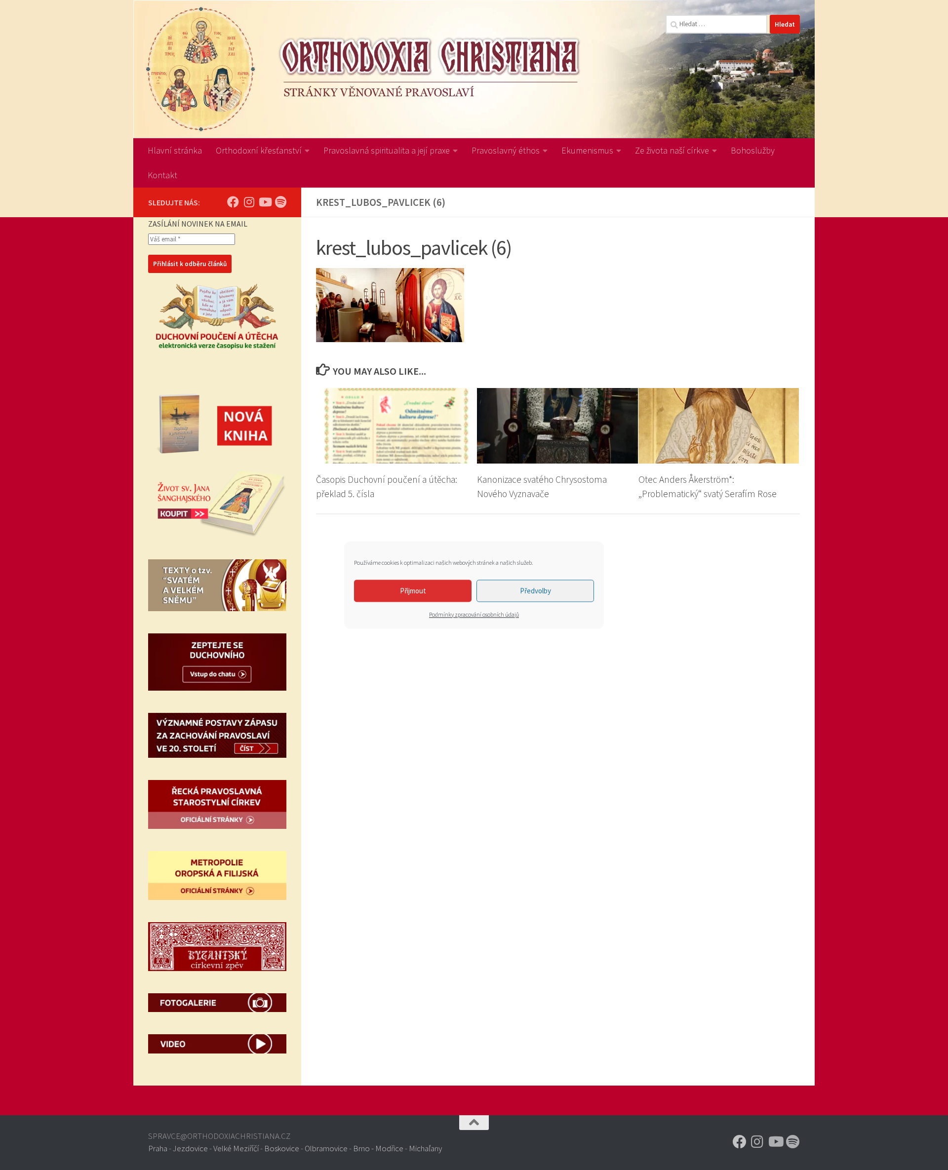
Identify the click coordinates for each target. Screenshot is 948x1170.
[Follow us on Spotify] (280, 202)
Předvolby (535, 590)
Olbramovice (326, 1148)
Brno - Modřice (378, 1148)
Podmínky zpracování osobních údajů (474, 614)
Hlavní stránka (175, 150)
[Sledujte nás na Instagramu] (249, 202)
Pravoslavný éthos (506, 150)
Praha (157, 1148)
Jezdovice (190, 1148)
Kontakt (162, 175)
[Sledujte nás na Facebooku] (233, 202)
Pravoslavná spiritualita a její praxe (386, 150)
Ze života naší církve (672, 150)
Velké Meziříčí (236, 1148)
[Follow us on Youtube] (265, 202)
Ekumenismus (587, 150)
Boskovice (281, 1148)
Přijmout (413, 590)
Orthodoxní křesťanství (259, 150)
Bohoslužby (753, 150)
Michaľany (425, 1148)
